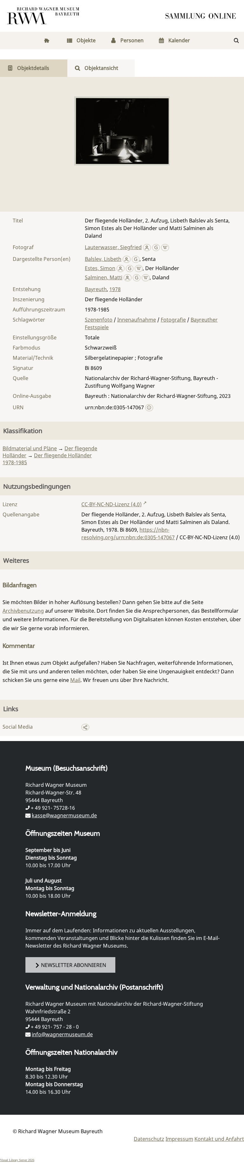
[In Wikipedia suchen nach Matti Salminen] (146, 277)
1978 (115, 289)
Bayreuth (96, 289)
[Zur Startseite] (203, 16)
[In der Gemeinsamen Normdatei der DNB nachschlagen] (156, 247)
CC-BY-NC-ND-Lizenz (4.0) (111, 504)
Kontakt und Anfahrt (219, 1138)
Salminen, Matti (103, 277)
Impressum (179, 1138)
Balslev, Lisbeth (103, 258)
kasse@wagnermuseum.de (64, 815)
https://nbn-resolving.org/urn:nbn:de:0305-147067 (128, 533)
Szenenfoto (98, 319)
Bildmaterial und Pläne (30, 448)
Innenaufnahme (136, 319)
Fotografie (173, 319)
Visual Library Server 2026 (17, 1160)
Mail (75, 680)
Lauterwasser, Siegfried (113, 247)
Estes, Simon (100, 268)
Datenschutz (149, 1138)
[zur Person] (147, 247)
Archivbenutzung (23, 610)
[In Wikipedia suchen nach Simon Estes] (139, 268)
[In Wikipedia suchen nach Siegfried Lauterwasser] (165, 247)
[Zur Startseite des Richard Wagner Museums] (44, 15)
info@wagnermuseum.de (62, 1034)
